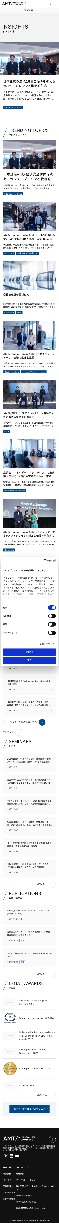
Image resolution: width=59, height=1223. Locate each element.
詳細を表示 (45, 644)
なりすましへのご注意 (26, 1202)
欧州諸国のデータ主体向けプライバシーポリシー (35, 1187)
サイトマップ (22, 1167)
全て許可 (29, 652)
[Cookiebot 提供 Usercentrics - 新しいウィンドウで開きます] (44, 561)
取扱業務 (7, 1173)
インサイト (8, 1180)
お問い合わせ (9, 1199)
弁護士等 (7, 1167)
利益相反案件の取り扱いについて (31, 1208)
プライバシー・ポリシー (26, 1180)
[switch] (52, 616)
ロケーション (9, 1192)
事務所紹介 (8, 1186)
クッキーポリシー (24, 1195)
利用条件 (20, 1173)
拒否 (29, 660)
